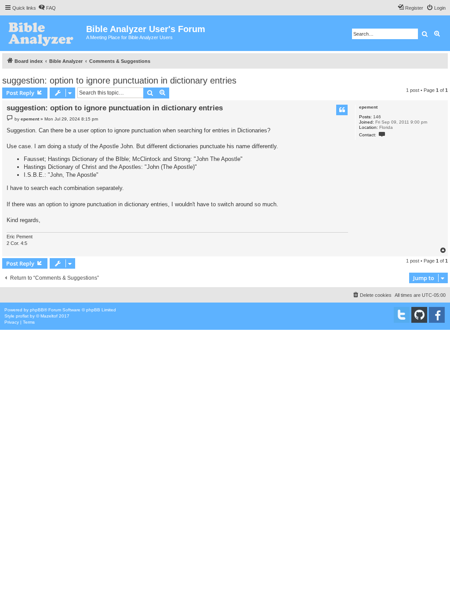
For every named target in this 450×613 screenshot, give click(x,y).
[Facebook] (437, 315)
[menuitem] (47, 8)
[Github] (419, 315)
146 (377, 116)
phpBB (37, 309)
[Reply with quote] (342, 110)
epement (368, 107)
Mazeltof (49, 316)
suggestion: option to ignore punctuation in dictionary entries (119, 80)
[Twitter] (402, 315)
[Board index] (44, 33)
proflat (22, 316)
